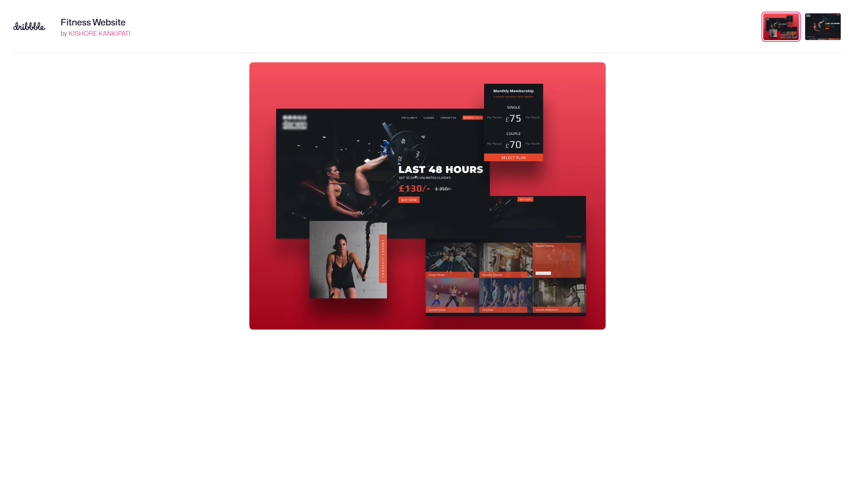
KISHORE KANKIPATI (99, 33)
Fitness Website (93, 22)
